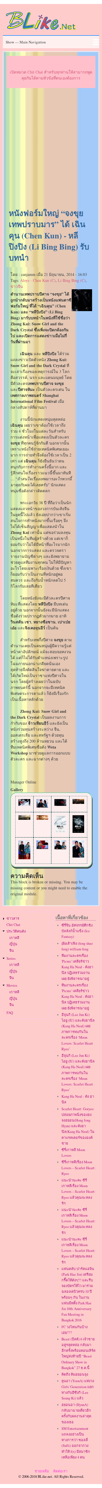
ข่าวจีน (16, 286)
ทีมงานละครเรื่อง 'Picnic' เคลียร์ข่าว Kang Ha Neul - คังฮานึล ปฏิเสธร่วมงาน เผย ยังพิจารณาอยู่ (77, 967)
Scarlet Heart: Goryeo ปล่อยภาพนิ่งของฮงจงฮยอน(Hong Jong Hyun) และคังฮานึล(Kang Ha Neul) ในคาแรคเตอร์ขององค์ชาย (77, 1126)
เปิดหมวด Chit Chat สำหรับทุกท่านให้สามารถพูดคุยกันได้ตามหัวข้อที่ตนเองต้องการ (51, 75)
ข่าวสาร (13, 918)
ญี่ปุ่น (13, 944)
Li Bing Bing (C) (72, 280)
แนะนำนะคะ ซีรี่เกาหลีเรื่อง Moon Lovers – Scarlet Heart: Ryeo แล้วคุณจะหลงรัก (78, 1192)
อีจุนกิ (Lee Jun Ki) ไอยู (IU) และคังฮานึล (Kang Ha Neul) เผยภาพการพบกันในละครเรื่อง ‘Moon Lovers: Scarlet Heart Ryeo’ (78, 1031)
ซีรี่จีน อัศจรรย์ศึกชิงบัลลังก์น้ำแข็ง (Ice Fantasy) (77, 931)
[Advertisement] (51, 148)
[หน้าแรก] (41, 30)
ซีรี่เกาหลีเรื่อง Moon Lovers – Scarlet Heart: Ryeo (78, 1168)
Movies (12, 985)
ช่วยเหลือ (42, 1471)
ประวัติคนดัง (16, 931)
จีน (11, 950)
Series (11, 958)
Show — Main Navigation (26, 42)
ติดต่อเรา (60, 1471)
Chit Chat (13, 924)
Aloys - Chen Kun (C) (38, 280)
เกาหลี (14, 937)
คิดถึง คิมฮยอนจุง (74, 1374)
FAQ (10, 1012)
